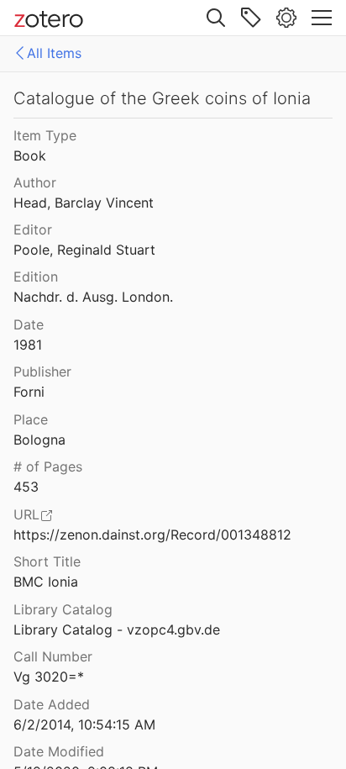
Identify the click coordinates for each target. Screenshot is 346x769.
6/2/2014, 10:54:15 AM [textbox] (84, 724)
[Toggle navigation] (321, 17)
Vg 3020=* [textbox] (48, 676)
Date (28, 324)
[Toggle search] (215, 17)
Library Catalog (63, 609)
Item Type (44, 135)
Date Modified (58, 751)
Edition (35, 276)
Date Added (51, 704)
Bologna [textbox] (39, 439)
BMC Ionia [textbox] (45, 581)
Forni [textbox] (29, 391)
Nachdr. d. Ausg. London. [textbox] (93, 296)
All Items (54, 53)
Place (30, 419)
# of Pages (47, 466)
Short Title (47, 561)
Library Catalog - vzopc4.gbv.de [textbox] (116, 629)
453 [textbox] (26, 486)
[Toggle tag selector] (251, 17)
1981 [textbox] (27, 344)
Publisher (42, 371)
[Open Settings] (286, 17)
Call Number (52, 656)
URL (26, 514)
